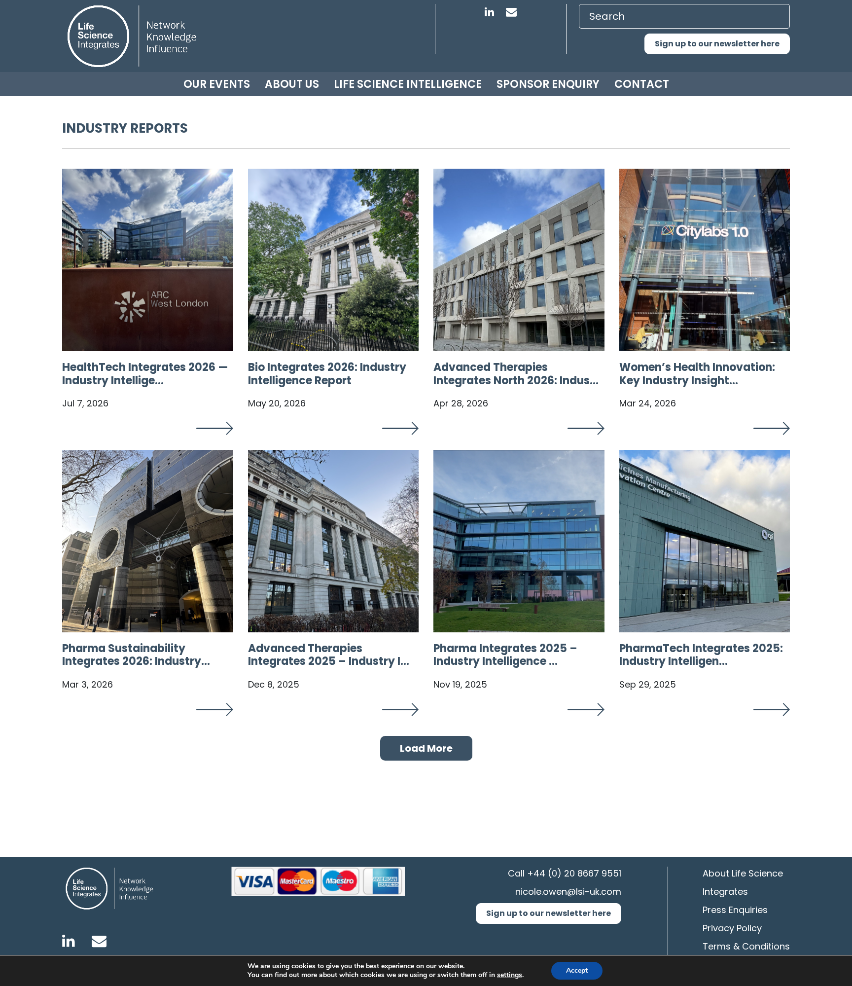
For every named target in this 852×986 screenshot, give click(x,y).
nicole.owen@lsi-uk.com (568, 891)
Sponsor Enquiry (548, 84)
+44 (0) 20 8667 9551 (574, 873)
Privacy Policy (732, 928)
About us (292, 84)
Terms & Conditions (746, 946)
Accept (577, 970)
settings (509, 975)
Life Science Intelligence (408, 84)
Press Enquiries (735, 910)
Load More (426, 748)
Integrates (725, 891)
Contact (641, 84)
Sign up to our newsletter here (717, 43)
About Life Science (743, 873)
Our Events (216, 84)
